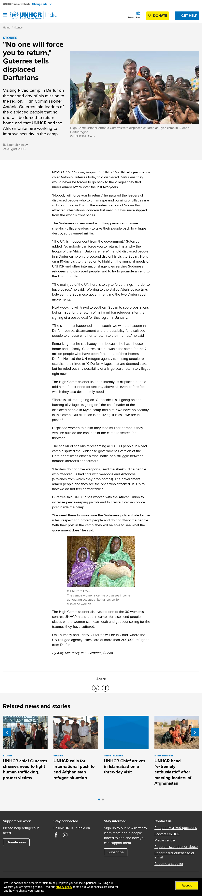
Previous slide (7, 732)
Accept (187, 885)
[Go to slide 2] (104, 800)
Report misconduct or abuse (176, 846)
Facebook (56, 834)
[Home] (23, 15)
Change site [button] (40, 4)
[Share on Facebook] (105, 688)
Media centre (164, 840)
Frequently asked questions (175, 827)
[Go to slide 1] (100, 800)
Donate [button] (160, 15)
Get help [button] (189, 15)
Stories (18, 27)
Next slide (195, 732)
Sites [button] (138, 16)
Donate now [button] (16, 842)
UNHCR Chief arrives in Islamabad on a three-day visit (124, 766)
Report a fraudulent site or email (174, 855)
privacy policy (64, 887)
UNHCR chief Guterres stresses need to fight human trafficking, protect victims (25, 769)
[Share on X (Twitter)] (95, 688)
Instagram (65, 834)
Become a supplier (168, 863)
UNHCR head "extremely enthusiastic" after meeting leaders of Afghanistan (172, 772)
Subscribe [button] (116, 852)
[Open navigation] (5, 15)
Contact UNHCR (167, 834)
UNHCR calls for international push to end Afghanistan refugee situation (74, 769)
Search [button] (131, 16)
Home (6, 27)
